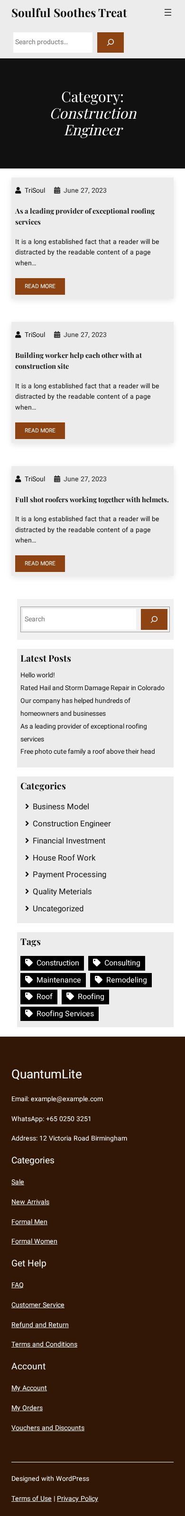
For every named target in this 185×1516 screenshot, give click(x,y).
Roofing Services (65, 1014)
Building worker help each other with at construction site (78, 360)
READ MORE (40, 286)
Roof (45, 996)
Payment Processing (69, 874)
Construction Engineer (72, 824)
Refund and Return (40, 1325)
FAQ (17, 1285)
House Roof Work (64, 858)
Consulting (122, 963)
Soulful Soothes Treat (69, 12)
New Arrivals (30, 1202)
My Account (29, 1388)
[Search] (110, 42)
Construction (58, 963)
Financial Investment (69, 841)
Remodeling (126, 980)
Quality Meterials (62, 892)
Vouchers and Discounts (47, 1428)
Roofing (91, 996)
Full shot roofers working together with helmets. (92, 499)
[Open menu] (168, 12)
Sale (17, 1182)
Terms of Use (31, 1499)
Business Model (61, 807)
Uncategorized (58, 909)
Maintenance (59, 980)
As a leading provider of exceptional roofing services (85, 216)
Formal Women (34, 1241)
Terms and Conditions (44, 1344)
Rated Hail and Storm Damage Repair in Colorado (92, 688)
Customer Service (38, 1305)
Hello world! (37, 675)
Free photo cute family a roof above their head (87, 752)
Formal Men (29, 1222)
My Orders (27, 1408)
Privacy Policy (77, 1499)
